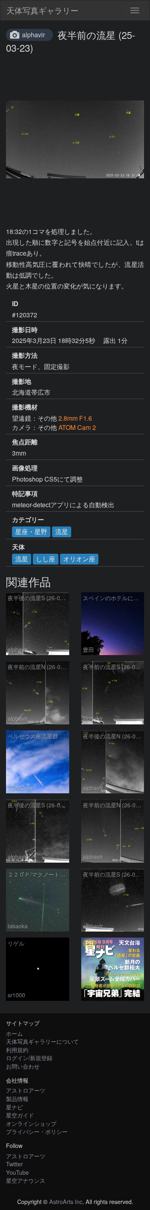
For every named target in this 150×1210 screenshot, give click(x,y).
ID (15, 303)
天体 (18, 546)
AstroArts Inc (65, 1201)
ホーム (14, 1033)
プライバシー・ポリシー (37, 1131)
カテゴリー (28, 519)
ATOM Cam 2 (77, 427)
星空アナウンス (25, 1180)
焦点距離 (25, 442)
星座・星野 (31, 531)
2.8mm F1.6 (75, 418)
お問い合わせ (23, 1066)
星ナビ (14, 1107)
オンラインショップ (31, 1123)
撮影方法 (25, 355)
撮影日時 (25, 329)
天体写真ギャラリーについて (42, 1041)
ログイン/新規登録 (29, 1057)
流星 (61, 531)
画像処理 (25, 468)
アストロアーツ (25, 1090)
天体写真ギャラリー (42, 10)
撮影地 (21, 381)
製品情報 (17, 1098)
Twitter (14, 1164)
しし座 (45, 558)
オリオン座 (79, 558)
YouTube (17, 1172)
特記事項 (25, 493)
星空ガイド (20, 1115)
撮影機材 (25, 407)
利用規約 (17, 1049)
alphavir (33, 34)
